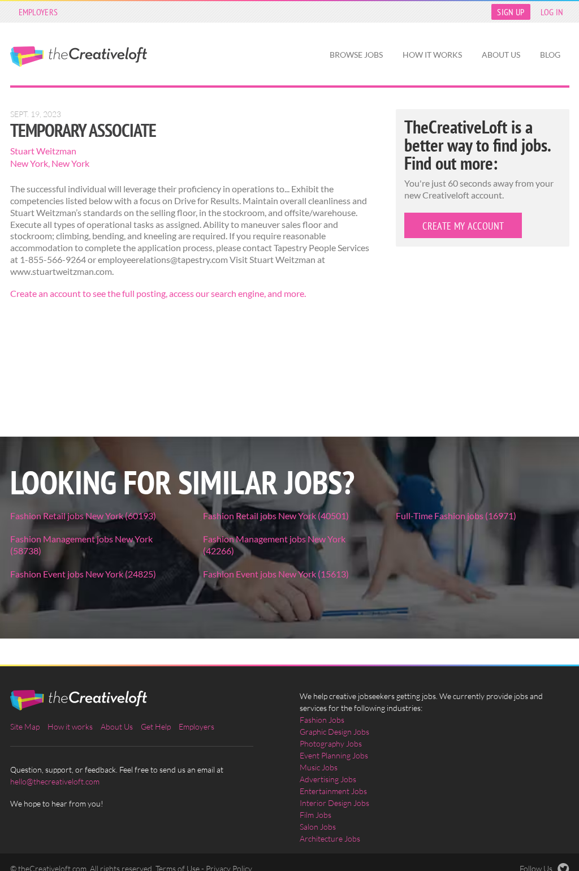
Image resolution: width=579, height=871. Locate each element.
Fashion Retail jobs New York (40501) (276, 515)
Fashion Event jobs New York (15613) (276, 573)
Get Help (156, 726)
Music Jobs (319, 767)
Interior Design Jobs (334, 803)
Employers (38, 12)
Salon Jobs (318, 826)
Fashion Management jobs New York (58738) (81, 544)
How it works (432, 54)
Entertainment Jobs (333, 791)
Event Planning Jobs (334, 755)
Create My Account (463, 225)
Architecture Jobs (330, 838)
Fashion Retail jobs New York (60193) (83, 515)
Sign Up (510, 12)
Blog (550, 54)
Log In (552, 12)
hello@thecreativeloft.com (55, 781)
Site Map (25, 726)
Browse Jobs (356, 54)
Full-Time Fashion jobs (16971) (456, 515)
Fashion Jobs (322, 720)
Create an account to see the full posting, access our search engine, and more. (158, 293)
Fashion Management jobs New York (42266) (274, 544)
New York (29, 163)
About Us (501, 54)
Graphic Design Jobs (334, 731)
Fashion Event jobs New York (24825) (83, 573)
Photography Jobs (331, 743)
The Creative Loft (78, 56)
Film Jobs (315, 815)
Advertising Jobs (328, 779)
